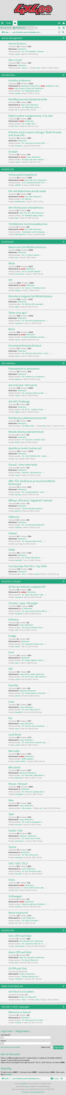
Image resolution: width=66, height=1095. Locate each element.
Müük (11, 263)
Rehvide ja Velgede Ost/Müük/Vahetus (30, 296)
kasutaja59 (19, 794)
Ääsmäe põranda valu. (30, 976)
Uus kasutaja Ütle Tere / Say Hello (27, 566)
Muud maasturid (18, 912)
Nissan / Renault (17, 784)
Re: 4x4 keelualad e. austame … (34, 51)
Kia (10, 718)
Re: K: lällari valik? (28, 124)
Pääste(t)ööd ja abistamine (23, 368)
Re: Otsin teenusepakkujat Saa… (34, 321)
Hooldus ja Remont (19, 80)
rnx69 (17, 679)
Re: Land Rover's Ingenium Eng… (34, 742)
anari (17, 729)
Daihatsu (13, 619)
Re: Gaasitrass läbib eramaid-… (34, 393)
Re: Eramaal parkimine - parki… (34, 492)
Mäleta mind (45, 1047)
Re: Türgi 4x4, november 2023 (33, 440)
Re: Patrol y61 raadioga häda (32, 792)
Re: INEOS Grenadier (30, 921)
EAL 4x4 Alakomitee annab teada (27, 191)
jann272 (18, 511)
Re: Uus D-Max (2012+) (31, 710)
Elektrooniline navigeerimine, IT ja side (30, 116)
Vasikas (18, 290)
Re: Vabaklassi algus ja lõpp (32, 215)
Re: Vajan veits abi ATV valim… (33, 595)
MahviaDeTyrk (20, 234)
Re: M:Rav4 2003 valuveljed (32, 304)
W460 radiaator (27, 759)
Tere (23, 574)
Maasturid (25, 86)
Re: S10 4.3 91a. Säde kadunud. (34, 677)
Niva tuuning (26, 808)
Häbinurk (13, 517)
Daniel (28, 88)
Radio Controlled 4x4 (12, 986)
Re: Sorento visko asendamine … (34, 726)
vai (16, 110)
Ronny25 (18, 825)
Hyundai (13, 685)
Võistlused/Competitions (22, 174)
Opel (11, 814)
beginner (18, 379)
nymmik (18, 907)
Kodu (8, 23)
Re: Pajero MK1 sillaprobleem (33, 775)
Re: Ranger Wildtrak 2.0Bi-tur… (33, 660)
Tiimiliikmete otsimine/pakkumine (27, 224)
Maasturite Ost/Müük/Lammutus (27, 247)
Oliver (35, 180)
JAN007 (18, 185)
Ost (10, 280)
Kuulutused (8, 241)
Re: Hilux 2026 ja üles (30, 855)
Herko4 (36, 574)
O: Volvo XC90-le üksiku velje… (33, 888)
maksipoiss (19, 857)
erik (32, 88)
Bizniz (11, 329)
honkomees (19, 841)
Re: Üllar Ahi (26, 199)
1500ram (18, 527)
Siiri (16, 963)
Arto (26, 180)
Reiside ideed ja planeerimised (26, 431)
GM (10, 669)
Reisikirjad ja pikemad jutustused (27, 418)
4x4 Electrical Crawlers (21, 991)
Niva (11, 800)
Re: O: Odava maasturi (30, 255)
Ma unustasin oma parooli (10, 1047)
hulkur (11, 88)
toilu (16, 257)
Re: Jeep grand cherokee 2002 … (34, 143)
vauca (17, 340)
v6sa (17, 356)
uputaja (17, 93)
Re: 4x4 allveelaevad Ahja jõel (33, 525)
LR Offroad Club (17, 968)
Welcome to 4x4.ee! (19, 1012)
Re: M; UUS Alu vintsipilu (31, 271)
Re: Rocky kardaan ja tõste (32, 628)
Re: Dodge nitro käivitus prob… (33, 644)
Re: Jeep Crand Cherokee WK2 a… (35, 611)
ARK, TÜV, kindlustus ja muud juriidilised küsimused (31, 482)
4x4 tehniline (8, 74)
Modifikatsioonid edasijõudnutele (27, 99)
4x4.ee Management (12, 38)
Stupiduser (50, 86)
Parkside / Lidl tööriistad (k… (32, 472)
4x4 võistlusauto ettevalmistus (26, 207)
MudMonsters (20, 201)
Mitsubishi (14, 767)
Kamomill (18, 560)
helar (17, 218)
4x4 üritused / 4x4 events (22, 385)
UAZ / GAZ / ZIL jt (18, 863)
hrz (26, 997)
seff (16, 630)
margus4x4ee (34, 86)
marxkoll (18, 597)
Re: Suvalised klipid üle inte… (33, 541)
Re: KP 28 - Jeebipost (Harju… (33, 409)
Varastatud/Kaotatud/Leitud (24, 345)
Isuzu (11, 701)
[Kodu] (33, 10)
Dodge (12, 636)
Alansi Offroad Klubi (19, 952)
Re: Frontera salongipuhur (31, 822)
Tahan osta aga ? (17, 312)
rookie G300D (20, 761)
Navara (24, 68)
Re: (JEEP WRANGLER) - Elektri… (35, 456)
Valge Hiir (22, 957)
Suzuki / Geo (15, 830)
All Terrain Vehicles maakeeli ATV (27, 587)
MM (30, 180)
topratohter (31, 957)
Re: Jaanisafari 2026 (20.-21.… (33, 944)
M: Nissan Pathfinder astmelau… (34, 337)
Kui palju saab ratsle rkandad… (33, 159)
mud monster (20, 274)
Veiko (57, 86)
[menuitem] (63, 32)
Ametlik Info (8, 169)
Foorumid (15, 23)
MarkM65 (18, 712)
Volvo (11, 880)
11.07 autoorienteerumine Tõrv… (34, 183)
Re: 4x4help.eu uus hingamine (33, 377)
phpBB (23, 1083)
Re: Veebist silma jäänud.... (32, 558)
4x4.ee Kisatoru (17, 43)
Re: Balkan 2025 (28, 426)
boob (43, 86)
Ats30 (17, 442)
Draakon (22, 974)
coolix (37, 1000)
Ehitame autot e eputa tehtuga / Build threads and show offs (35, 134)
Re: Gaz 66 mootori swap (31, 871)
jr (19, 86)
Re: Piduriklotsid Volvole (30, 91)
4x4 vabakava (8, 363)
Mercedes (14, 751)
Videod (12, 533)
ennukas (22, 88)
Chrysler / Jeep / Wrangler (23, 603)
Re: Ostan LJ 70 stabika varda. (33, 288)
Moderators (22, 49)
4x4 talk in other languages (15, 1006)
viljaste (17, 412)
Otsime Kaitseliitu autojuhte (32, 508)
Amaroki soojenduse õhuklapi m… (34, 904)
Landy (17, 54)
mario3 (9, 1074)
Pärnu (24, 1000)
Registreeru (20, 28)
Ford (11, 652)
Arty (27, 1086)
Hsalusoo (18, 146)
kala (16, 88)
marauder (18, 323)
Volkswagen (15, 896)
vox (16, 890)
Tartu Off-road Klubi (19, 935)
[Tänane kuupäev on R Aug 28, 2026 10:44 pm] (59, 32)
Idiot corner (15, 60)
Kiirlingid (3, 23)
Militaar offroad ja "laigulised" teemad (30, 500)
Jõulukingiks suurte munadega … (34, 232)
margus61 (18, 614)
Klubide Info (8, 930)
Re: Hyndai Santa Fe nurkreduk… (34, 693)
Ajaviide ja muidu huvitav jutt (25, 448)
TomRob (18, 1023)
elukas (17, 646)
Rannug (18, 494)
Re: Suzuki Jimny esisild (31, 838)
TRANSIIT (19, 979)
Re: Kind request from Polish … (33, 1020)
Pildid (11, 549)
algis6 (17, 307)
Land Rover (14, 734)
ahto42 (17, 696)
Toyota (12, 847)
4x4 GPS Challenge (19, 401)
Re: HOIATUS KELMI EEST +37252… (36, 353)
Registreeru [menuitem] (64, 23)
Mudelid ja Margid (11, 581)
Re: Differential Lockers (30, 107)
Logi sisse (7, 28)
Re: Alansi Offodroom (30, 960)
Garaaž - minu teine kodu (22, 464)
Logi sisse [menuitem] (59, 23)
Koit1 (38, 68)
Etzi (16, 126)
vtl (22, 608)
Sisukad (12, 151)
